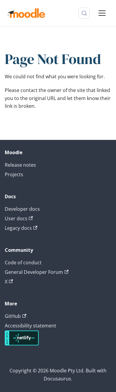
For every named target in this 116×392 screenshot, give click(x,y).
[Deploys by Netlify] (22, 344)
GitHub (13, 316)
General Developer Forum (34, 272)
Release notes (20, 165)
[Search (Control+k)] (84, 13)
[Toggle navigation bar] (102, 13)
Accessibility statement (30, 325)
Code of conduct (23, 262)
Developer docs (22, 209)
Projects (14, 174)
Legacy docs (18, 228)
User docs (16, 218)
